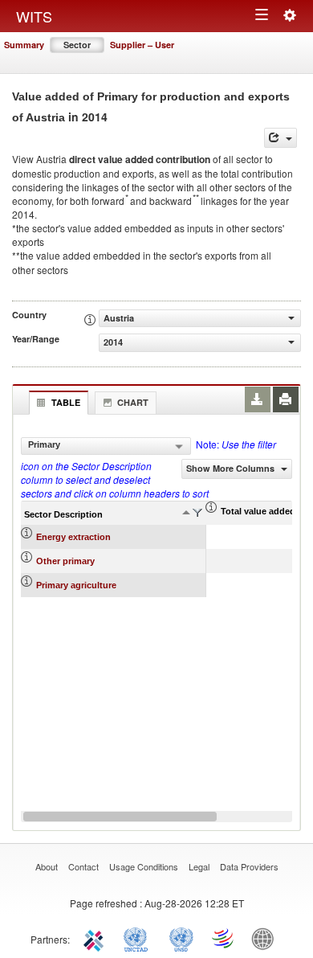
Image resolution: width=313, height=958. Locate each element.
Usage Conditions (143, 866)
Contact (83, 866)
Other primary (65, 561)
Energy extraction (73, 537)
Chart (132, 402)
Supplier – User (142, 45)
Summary (24, 45)
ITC (96, 938)
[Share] (280, 138)
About (46, 866)
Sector (77, 45)
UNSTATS (181, 938)
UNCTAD (139, 938)
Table (65, 402)
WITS (34, 16)
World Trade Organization (224, 938)
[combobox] (106, 446)
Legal (199, 866)
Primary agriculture (76, 585)
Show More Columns (231, 468)
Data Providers (249, 866)
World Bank (266, 938)
